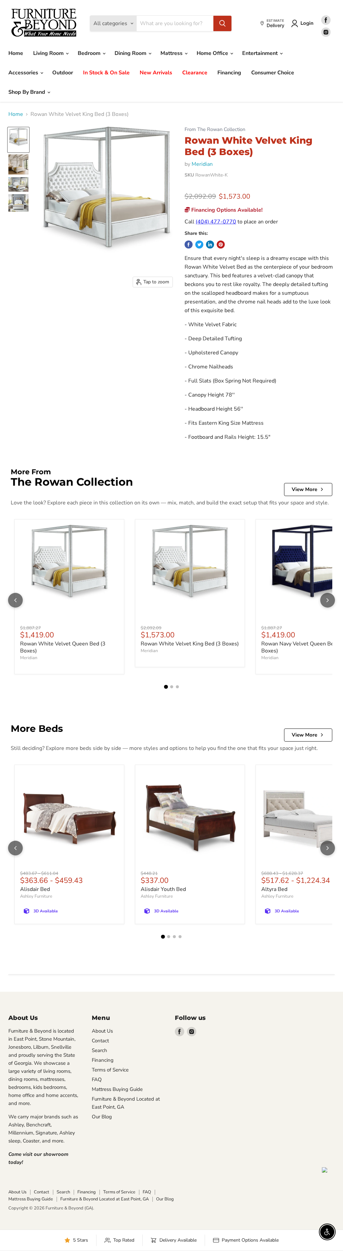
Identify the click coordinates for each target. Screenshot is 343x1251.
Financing (229, 72)
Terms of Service (110, 1069)
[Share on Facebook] (189, 244)
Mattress (172, 53)
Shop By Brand (27, 92)
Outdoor (62, 72)
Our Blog (102, 1116)
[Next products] (327, 600)
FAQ (97, 1079)
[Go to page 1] (166, 687)
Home (15, 53)
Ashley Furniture (36, 896)
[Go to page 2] (171, 686)
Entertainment (260, 53)
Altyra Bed (274, 889)
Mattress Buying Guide (117, 1089)
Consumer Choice (272, 72)
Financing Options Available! (226, 210)
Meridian (202, 164)
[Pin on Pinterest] (221, 244)
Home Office (213, 53)
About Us (102, 1031)
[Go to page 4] (180, 936)
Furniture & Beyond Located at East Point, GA (104, 1199)
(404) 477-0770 (216, 221)
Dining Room (131, 53)
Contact (100, 1040)
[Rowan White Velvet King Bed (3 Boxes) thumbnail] (18, 139)
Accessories (24, 72)
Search (99, 1050)
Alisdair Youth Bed (163, 889)
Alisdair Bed (35, 889)
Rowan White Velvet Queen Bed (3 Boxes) (63, 647)
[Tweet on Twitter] (199, 244)
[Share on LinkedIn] (210, 244)
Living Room (49, 53)
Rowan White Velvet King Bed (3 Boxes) (190, 643)
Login (307, 23)
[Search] (222, 23)
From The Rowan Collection (215, 129)
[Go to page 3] (177, 686)
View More (304, 489)
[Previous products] (15, 600)
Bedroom (90, 53)
